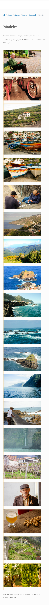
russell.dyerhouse (26, 5)
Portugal (32, 15)
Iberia (24, 15)
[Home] (4, 15)
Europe (17, 15)
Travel (9, 15)
